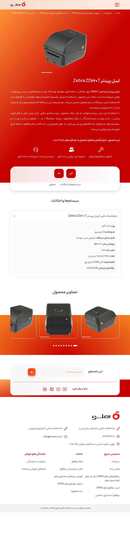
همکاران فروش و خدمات (33, 469)
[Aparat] (51, 389)
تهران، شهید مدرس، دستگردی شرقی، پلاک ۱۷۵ (92, 444)
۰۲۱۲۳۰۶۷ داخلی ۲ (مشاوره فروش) (45, 429)
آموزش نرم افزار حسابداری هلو (68, 477)
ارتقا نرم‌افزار (77, 462)
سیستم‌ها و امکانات (70, 185)
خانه (118, 13)
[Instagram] (58, 389)
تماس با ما (115, 469)
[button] (75, 345)
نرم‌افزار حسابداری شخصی (107, 495)
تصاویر (52, 185)
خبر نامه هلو (95, 371)
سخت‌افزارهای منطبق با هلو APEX (53, 13)
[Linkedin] (45, 389)
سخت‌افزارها (77, 492)
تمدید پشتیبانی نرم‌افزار (71, 469)
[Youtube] (65, 389)
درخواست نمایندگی (36, 462)
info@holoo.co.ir (52, 436)
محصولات (108, 13)
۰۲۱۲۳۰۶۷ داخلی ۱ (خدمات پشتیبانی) (97, 429)
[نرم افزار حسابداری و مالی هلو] (18, 4)
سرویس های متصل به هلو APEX (85, 13)
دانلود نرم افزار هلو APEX (70, 484)
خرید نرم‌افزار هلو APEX (108, 488)
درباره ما (116, 462)
